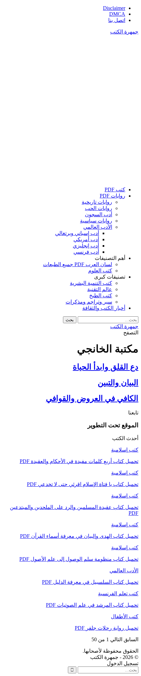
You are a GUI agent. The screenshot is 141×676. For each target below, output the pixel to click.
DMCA (117, 14)
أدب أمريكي (86, 239)
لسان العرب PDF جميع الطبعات (77, 264)
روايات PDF (112, 196)
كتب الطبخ (100, 295)
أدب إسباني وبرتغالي (77, 233)
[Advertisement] (70, 110)
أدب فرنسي (86, 252)
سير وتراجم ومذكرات (89, 302)
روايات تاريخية (97, 202)
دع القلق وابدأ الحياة (105, 367)
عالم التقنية (99, 289)
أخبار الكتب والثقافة (103, 308)
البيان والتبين (118, 382)
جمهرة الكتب (124, 31)
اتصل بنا (116, 20)
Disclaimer (114, 8)
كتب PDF (115, 189)
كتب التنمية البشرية (91, 283)
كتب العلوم (100, 270)
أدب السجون (98, 214)
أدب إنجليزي (86, 245)
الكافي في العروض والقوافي (92, 398)
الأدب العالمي (97, 227)
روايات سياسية (96, 220)
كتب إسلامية (124, 450)
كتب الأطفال (124, 616)
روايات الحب (98, 208)
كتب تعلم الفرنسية (118, 593)
